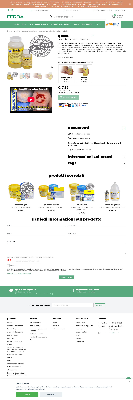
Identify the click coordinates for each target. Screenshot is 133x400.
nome (9, 225)
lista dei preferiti (59, 329)
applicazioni (40, 24)
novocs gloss (112, 205)
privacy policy (35, 323)
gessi (9, 361)
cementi (10, 357)
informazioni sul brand (90, 156)
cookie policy (35, 326)
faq (31, 340)
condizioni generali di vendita (38, 330)
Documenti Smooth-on (81, 150)
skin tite (82, 207)
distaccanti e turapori (15, 364)
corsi (76, 24)
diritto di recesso (36, 334)
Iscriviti (100, 305)
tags (72, 163)
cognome (72, 225)
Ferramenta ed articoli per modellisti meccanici (17, 374)
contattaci (80, 341)
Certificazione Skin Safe (80, 138)
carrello (56, 326)
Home (16, 24)
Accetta (27, 394)
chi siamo (86, 24)
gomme (10, 338)
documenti (78, 127)
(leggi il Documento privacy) (19, 273)
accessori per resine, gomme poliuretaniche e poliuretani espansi (16, 349)
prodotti (26, 24)
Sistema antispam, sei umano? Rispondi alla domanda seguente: (30, 257)
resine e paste (12, 335)
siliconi (9, 323)
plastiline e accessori (15, 354)
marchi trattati (81, 332)
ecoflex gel (21, 205)
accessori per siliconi (29, 31)
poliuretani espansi (14, 341)
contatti (99, 24)
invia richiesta (66, 277)
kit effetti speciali (13, 329)
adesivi (9, 344)
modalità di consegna (38, 337)
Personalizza (51, 394)
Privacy (13, 265)
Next (130, 197)
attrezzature (12, 370)
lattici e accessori (14, 367)
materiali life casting (15, 332)
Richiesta (11, 241)
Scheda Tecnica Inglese (80, 134)
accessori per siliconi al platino (50, 31)
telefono (72, 233)
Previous (3, 197)
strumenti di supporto (61, 24)
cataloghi (79, 329)
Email (9, 233)
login (55, 323)
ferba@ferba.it (114, 333)
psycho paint (51, 205)
